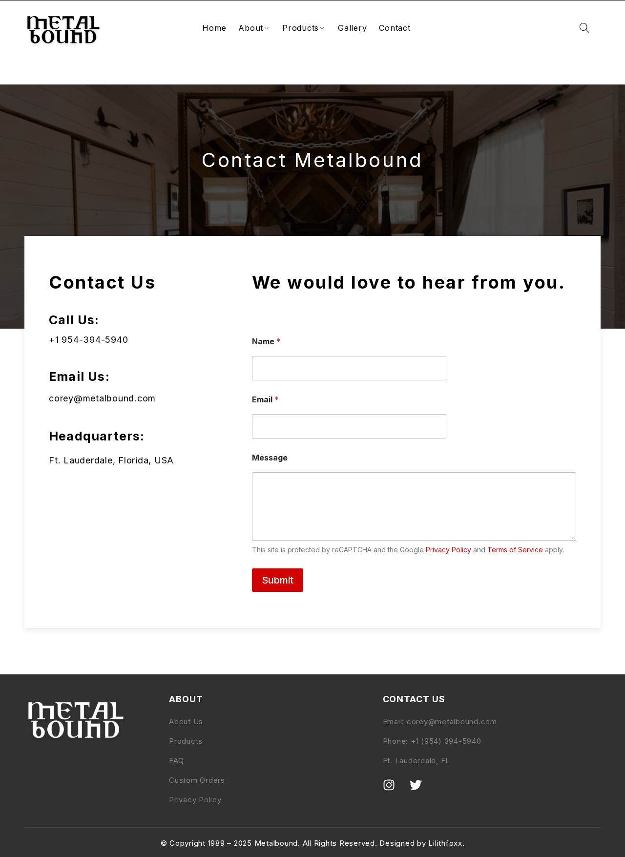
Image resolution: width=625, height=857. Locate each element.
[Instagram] (395, 791)
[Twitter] (422, 791)
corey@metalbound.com (102, 398)
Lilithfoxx (445, 843)
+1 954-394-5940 (88, 339)
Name (266, 341)
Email (265, 399)
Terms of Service (515, 549)
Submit (277, 580)
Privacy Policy (448, 549)
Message (270, 457)
